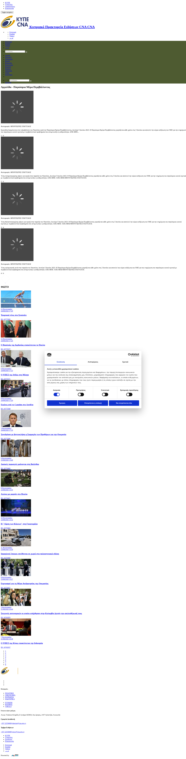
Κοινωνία (8, 63)
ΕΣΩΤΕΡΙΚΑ (10, 699)
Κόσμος (8, 69)
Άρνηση (62, 403)
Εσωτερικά (9, 65)
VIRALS (8, 706)
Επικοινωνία (9, 8)
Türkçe (11, 36)
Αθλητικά (8, 71)
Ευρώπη (8, 67)
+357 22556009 (6, 723)
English (12, 34)
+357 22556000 (6, 732)
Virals (7, 73)
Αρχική (7, 55)
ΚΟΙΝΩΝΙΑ (9, 697)
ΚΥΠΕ (7, 3)
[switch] (81, 394)
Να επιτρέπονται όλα (124, 403)
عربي (11, 38)
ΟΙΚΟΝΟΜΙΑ (10, 695)
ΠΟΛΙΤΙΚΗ (9, 693)
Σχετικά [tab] (125, 362)
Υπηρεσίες (9, 4)
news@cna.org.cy (18, 732)
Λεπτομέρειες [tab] (93, 362)
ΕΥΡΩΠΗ (8, 703)
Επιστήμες (8, 75)
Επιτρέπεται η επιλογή (93, 403)
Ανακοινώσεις (10, 6)
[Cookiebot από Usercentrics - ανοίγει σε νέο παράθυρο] (129, 354)
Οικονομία (8, 59)
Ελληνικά (12, 32)
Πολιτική (8, 57)
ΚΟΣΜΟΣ (8, 704)
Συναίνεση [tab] (61, 362)
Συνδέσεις (8, 739)
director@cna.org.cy (19, 723)
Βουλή (7, 61)
